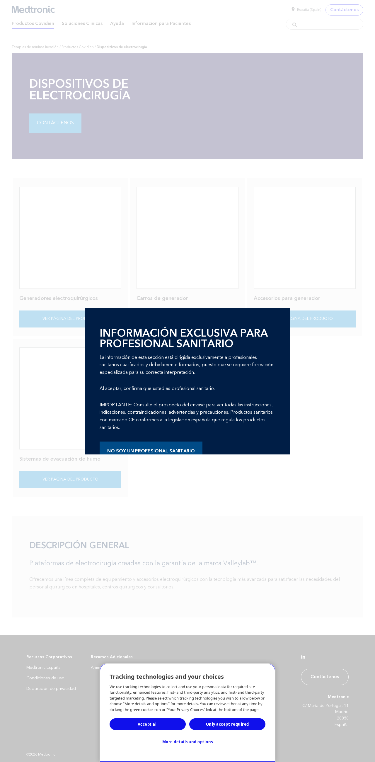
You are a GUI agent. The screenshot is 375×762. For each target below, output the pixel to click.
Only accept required (227, 724)
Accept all (148, 724)
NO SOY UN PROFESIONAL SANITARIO (151, 451)
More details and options (187, 741)
